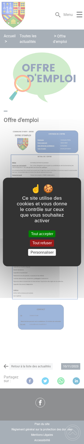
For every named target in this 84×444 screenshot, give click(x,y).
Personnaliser (42, 252)
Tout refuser (42, 243)
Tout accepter (42, 234)
